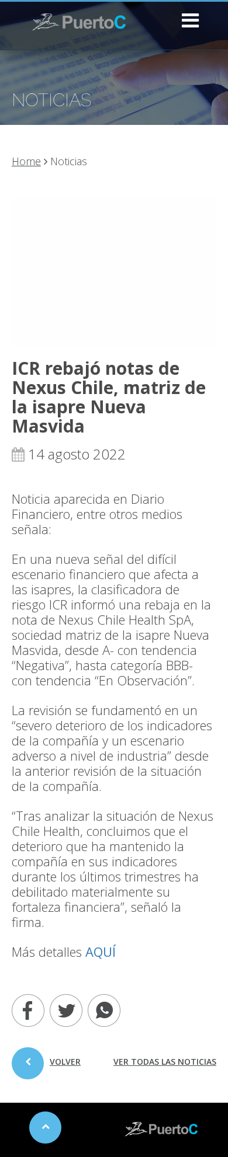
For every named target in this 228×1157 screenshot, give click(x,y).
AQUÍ (100, 951)
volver (65, 1061)
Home (26, 161)
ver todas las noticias (164, 1061)
